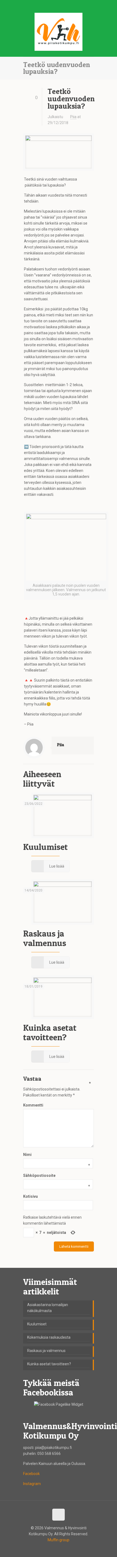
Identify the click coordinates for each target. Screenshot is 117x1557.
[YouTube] (58, 5)
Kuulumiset (45, 847)
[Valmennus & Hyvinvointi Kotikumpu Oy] (58, 33)
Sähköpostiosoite (56, 1175)
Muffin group (58, 1540)
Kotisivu (30, 1196)
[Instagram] (66, 5)
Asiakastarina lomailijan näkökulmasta (47, 1308)
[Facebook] (51, 5)
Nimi (56, 1155)
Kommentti (57, 1104)
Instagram (32, 1484)
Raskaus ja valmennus (44, 938)
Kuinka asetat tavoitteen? (49, 1032)
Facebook (31, 1473)
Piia (73, 117)
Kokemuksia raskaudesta (48, 1337)
